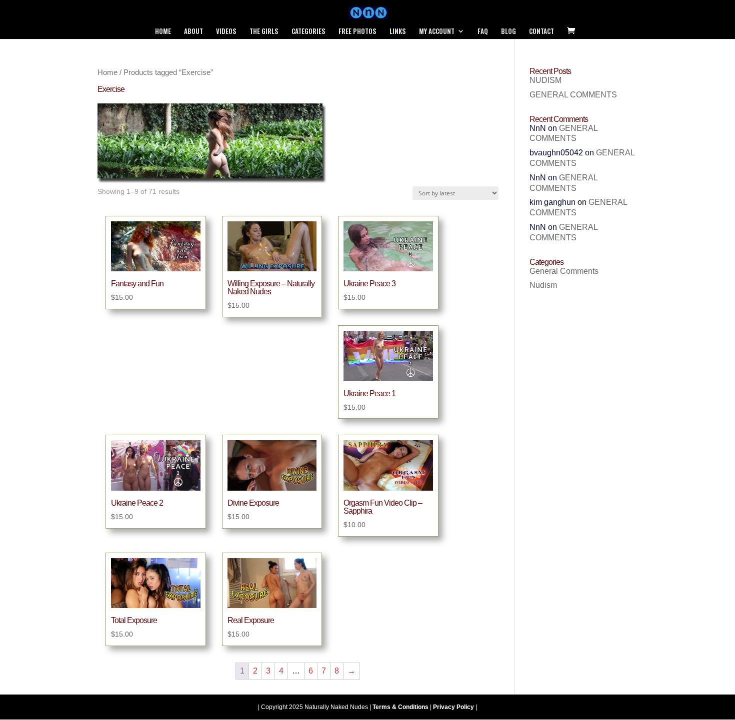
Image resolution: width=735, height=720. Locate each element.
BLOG (508, 31)
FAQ (483, 31)
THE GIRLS (264, 31)
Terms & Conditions (400, 707)
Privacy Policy (453, 707)
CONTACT (541, 31)
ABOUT (193, 31)
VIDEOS (226, 31)
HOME (163, 31)
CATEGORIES (309, 31)
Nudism (543, 285)
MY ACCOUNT (436, 31)
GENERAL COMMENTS (573, 94)
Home (108, 72)
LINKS (398, 31)
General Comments (564, 271)
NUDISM (546, 80)
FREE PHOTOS (357, 31)
